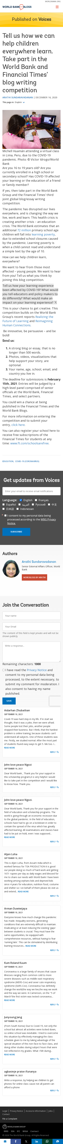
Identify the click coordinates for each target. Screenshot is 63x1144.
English (18, 102)
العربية (25, 504)
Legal (4, 1111)
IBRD (6, 1131)
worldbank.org (53, 1)
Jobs (50, 1111)
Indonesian (27, 509)
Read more (9, 747)
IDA (12, 1131)
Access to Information (36, 1111)
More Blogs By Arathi (34, 577)
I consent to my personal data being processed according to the (31, 519)
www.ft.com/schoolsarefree (29, 443)
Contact (6, 1114)
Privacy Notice (37, 670)
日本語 (10, 509)
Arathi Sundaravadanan (17, 97)
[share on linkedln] (37, 1141)
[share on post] (26, 1141)
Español (11, 504)
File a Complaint (9, 1118)
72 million (24, 230)
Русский (40, 504)
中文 (54, 504)
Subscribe (16, 532)
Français (44, 500)
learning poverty (43, 234)
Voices (44, 19)
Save (9, 701)
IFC (18, 1131)
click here (18, 425)
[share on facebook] (15, 1141)
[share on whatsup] (47, 1141)
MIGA (25, 1131)
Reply (53, 752)
